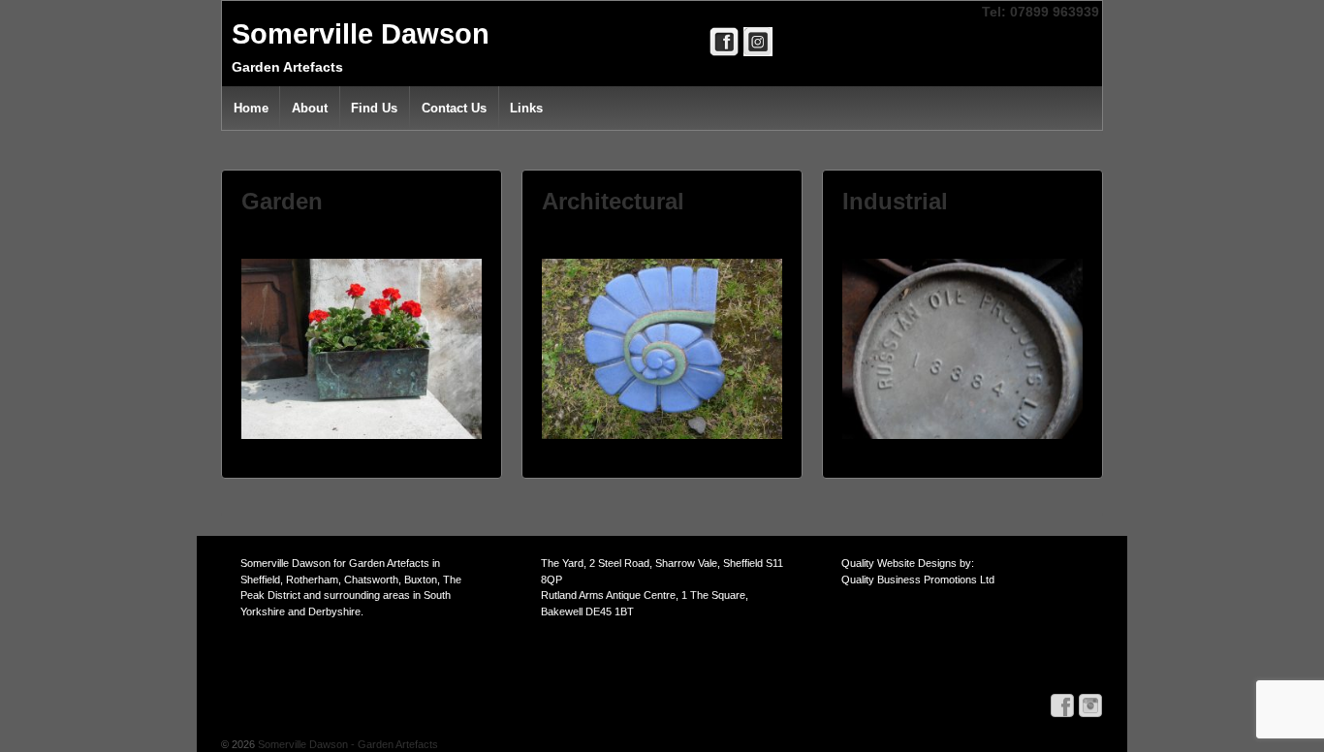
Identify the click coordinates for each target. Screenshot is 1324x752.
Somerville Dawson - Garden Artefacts (346, 744)
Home (251, 108)
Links (526, 108)
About (310, 108)
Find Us (374, 108)
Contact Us (454, 108)
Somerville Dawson (360, 33)
